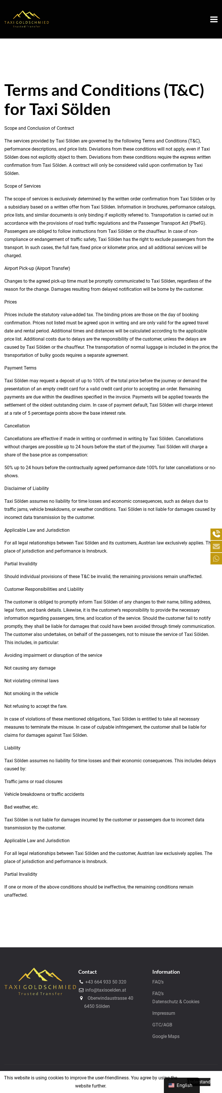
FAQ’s (158, 982)
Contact (87, 971)
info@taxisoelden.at (105, 990)
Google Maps (166, 1036)
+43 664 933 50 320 (105, 982)
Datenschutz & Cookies (175, 1001)
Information (166, 971)
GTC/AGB (162, 1025)
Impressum (163, 1013)
